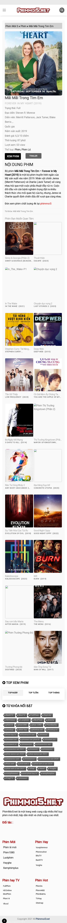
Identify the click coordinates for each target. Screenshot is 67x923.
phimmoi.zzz (50, 739)
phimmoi (43, 734)
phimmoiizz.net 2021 (15, 749)
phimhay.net (37, 730)
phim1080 (22, 725)
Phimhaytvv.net (28, 734)
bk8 (29, 831)
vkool (42, 768)
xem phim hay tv (30, 773)
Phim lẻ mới (9, 847)
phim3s (51, 720)
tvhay (32, 768)
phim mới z (24, 764)
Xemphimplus (10, 867)
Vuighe (53, 768)
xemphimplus (48, 773)
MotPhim (38, 720)
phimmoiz (33, 749)
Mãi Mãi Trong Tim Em (23, 211)
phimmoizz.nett (12, 759)
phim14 (9, 725)
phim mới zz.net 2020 (43, 764)
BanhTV (10, 715)
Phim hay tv (11, 734)
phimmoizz (48, 749)
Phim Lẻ (26, 149)
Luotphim (24, 720)
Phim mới (10, 764)
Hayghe (7, 862)
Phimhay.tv (52, 730)
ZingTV (9, 778)
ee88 (5, 831)
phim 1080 (36, 725)
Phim (17, 149)
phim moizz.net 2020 (15, 754)
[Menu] (4, 10)
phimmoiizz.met (44, 744)
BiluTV (22, 715)
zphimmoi (22, 778)
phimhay (10, 730)
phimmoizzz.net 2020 (49, 759)
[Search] (62, 10)
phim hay (23, 730)
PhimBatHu (52, 725)
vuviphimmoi (12, 773)
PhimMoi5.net (10, 811)
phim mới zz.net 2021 (15, 768)
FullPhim (35, 715)
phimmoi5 (45, 203)
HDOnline (10, 720)
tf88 (4, 827)
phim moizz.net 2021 (38, 754)
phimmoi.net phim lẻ (31, 739)
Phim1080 (8, 852)
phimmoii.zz (11, 744)
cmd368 (27, 827)
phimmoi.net (11, 739)
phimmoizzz (29, 759)
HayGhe (47, 715)
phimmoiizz (27, 744)
